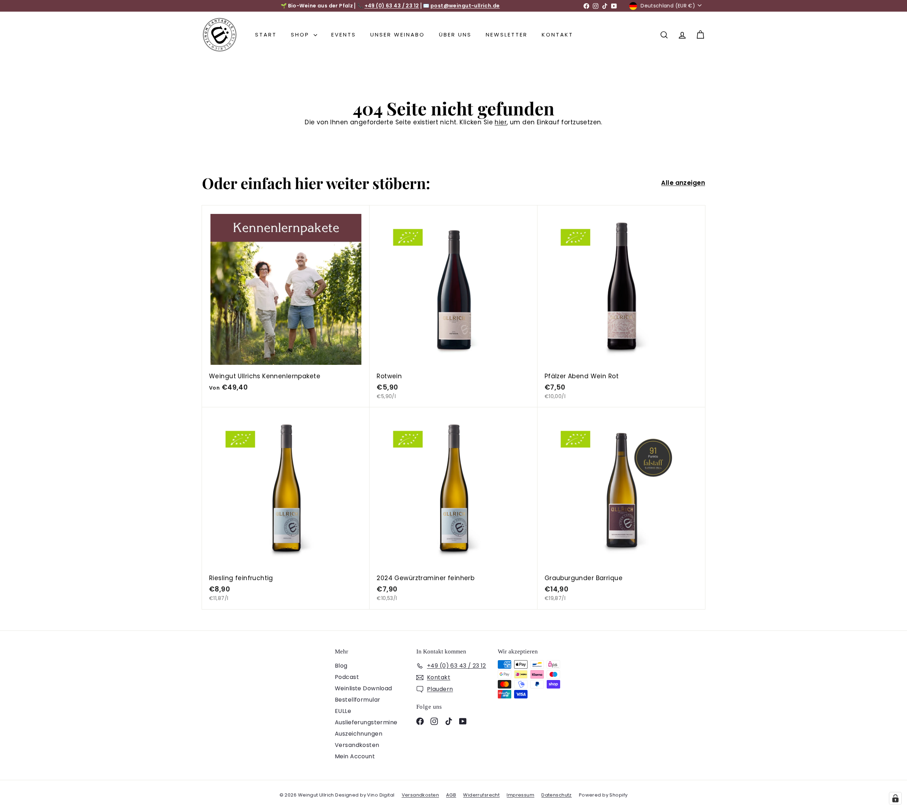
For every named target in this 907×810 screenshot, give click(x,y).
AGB (451, 795)
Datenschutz (556, 795)
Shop (301, 34)
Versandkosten (357, 745)
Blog (341, 666)
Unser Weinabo (397, 34)
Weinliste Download (363, 688)
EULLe (343, 711)
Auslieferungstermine (366, 722)
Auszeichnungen (358, 734)
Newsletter (507, 34)
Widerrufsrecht (481, 795)
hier (501, 122)
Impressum (520, 795)
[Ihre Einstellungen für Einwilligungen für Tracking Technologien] (895, 798)
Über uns (455, 34)
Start (266, 34)
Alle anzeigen (683, 183)
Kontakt (557, 34)
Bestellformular (357, 700)
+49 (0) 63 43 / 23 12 (392, 5)
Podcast (347, 677)
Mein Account (355, 756)
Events (343, 34)
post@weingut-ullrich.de (465, 5)
